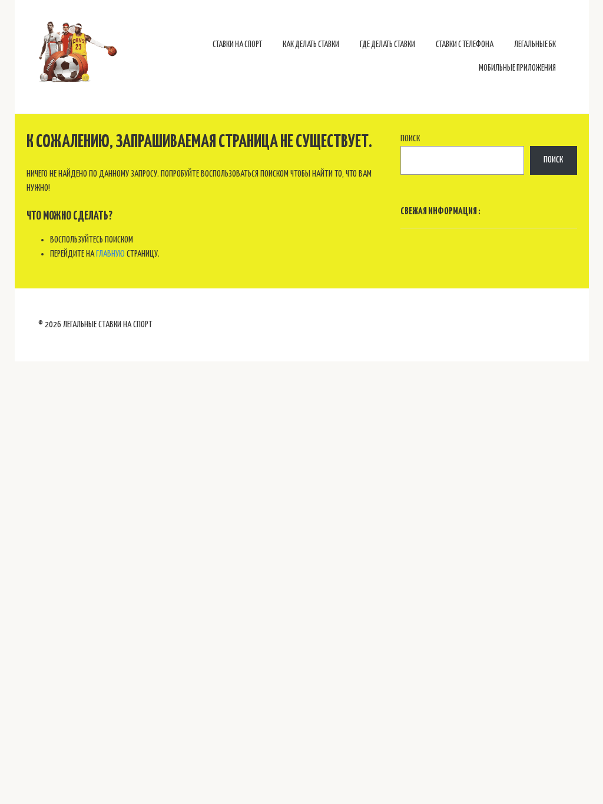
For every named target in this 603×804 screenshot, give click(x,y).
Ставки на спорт (237, 45)
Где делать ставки (387, 45)
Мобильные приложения (517, 68)
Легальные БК (535, 45)
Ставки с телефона (464, 45)
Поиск (410, 138)
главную (110, 254)
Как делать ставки (311, 45)
